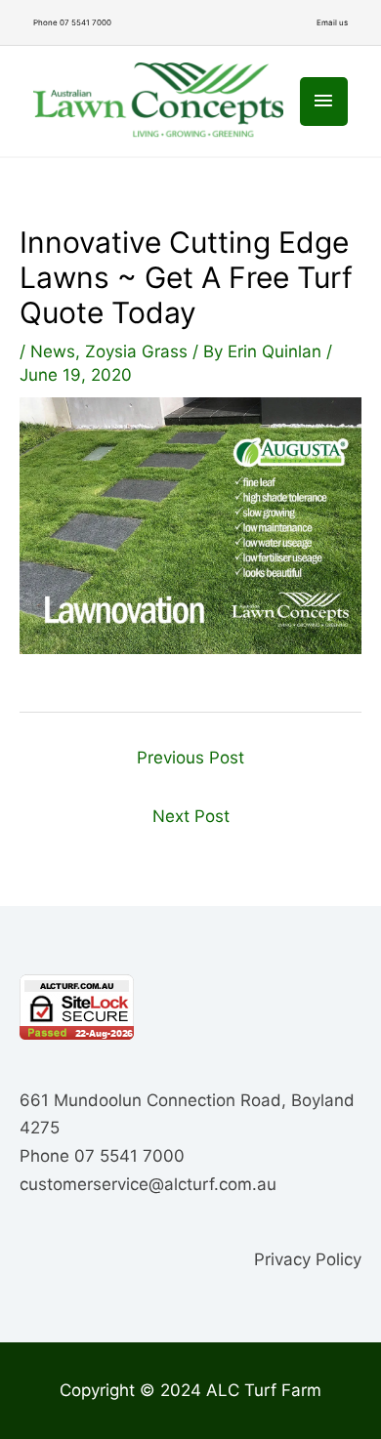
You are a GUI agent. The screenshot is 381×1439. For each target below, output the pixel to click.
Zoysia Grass (136, 351)
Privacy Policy (307, 1259)
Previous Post (190, 757)
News (52, 351)
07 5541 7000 (129, 1156)
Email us (332, 22)
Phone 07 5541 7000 (72, 22)
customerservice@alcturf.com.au (148, 1184)
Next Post (191, 816)
